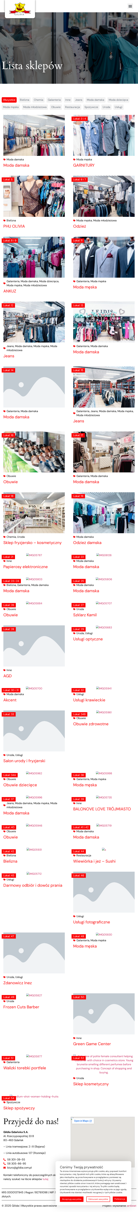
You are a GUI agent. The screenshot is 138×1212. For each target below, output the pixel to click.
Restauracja (72, 107)
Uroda (106, 107)
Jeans (78, 99)
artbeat (131, 1205)
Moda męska (11, 107)
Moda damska (95, 99)
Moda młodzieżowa (35, 107)
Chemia (38, 99)
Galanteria (54, 99)
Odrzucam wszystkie (98, 1199)
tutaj (45, 1179)
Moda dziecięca (118, 99)
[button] (130, 6)
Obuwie (56, 107)
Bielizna (24, 99)
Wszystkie (9, 99)
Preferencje (119, 1199)
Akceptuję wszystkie (71, 1199)
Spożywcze (91, 107)
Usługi (118, 107)
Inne (68, 99)
